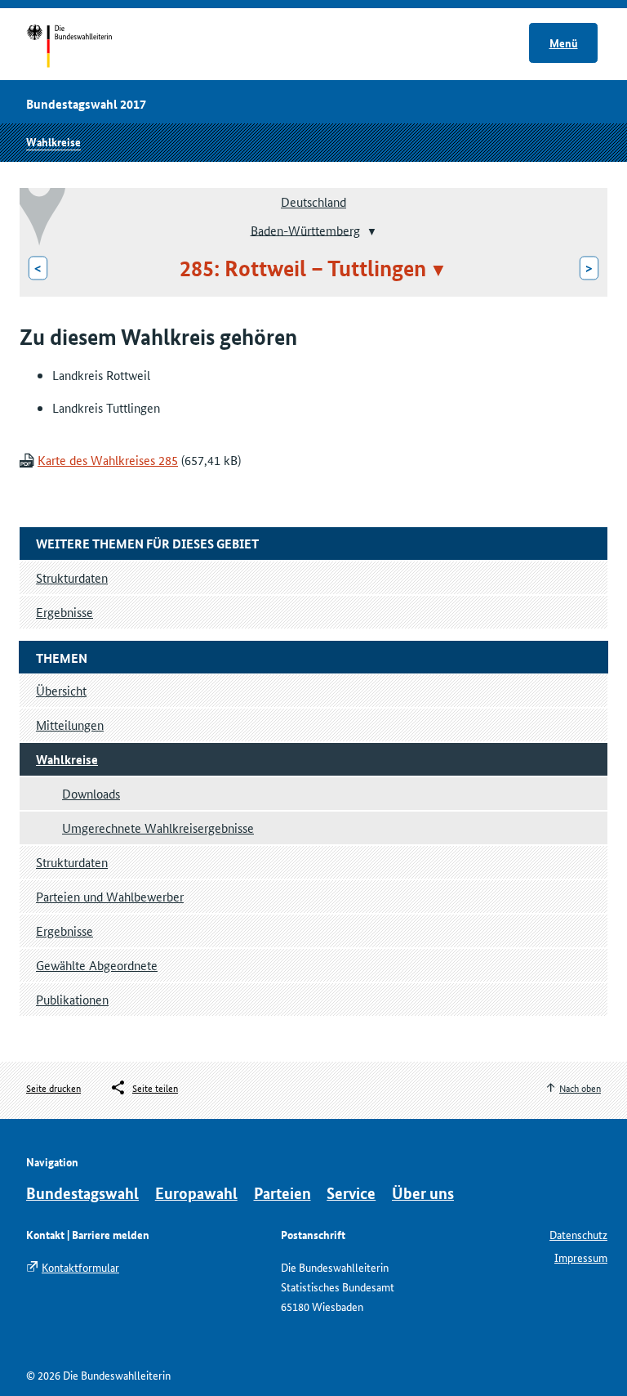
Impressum (580, 1257)
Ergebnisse (64, 930)
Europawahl (196, 1193)
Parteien (282, 1193)
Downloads (91, 793)
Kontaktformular (80, 1267)
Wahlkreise (53, 141)
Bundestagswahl (82, 1193)
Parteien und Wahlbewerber (110, 896)
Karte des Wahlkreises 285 (108, 459)
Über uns (423, 1193)
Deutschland (313, 201)
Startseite (84, 47)
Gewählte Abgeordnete (97, 964)
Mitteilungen (70, 724)
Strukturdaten (72, 861)
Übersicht (61, 690)
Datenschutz (578, 1234)
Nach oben (580, 1087)
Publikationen (72, 999)
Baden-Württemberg (305, 229)
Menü (563, 42)
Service (351, 1193)
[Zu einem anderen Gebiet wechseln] (370, 231)
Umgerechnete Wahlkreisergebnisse (158, 827)
